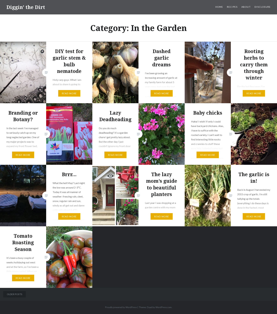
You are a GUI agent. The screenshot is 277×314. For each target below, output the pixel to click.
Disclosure (263, 6)
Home (219, 6)
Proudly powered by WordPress (121, 307)
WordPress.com (163, 307)
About (246, 6)
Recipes (232, 6)
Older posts (14, 294)
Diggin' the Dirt (25, 7)
